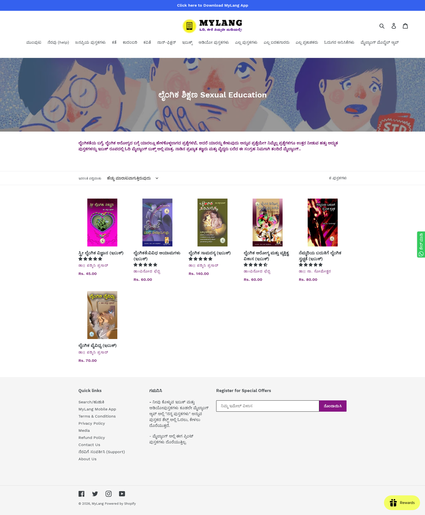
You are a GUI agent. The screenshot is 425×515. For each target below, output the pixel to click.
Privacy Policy (91, 423)
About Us (87, 459)
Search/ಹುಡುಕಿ (91, 402)
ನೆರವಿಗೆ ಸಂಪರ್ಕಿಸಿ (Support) (101, 451)
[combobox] (388, 25)
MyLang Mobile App (97, 409)
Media (84, 430)
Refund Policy (91, 437)
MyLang (98, 503)
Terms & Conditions (97, 416)
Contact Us (89, 444)
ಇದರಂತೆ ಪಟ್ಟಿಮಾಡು (89, 178)
